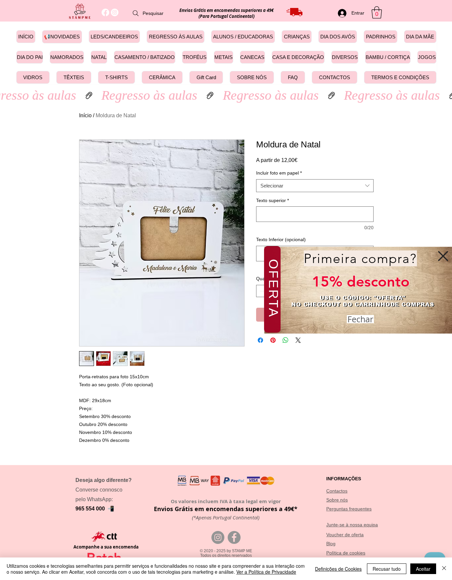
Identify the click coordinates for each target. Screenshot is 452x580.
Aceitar (423, 568)
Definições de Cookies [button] (338, 568)
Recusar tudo (387, 568)
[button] (443, 256)
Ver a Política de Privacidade (266, 571)
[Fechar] (444, 569)
